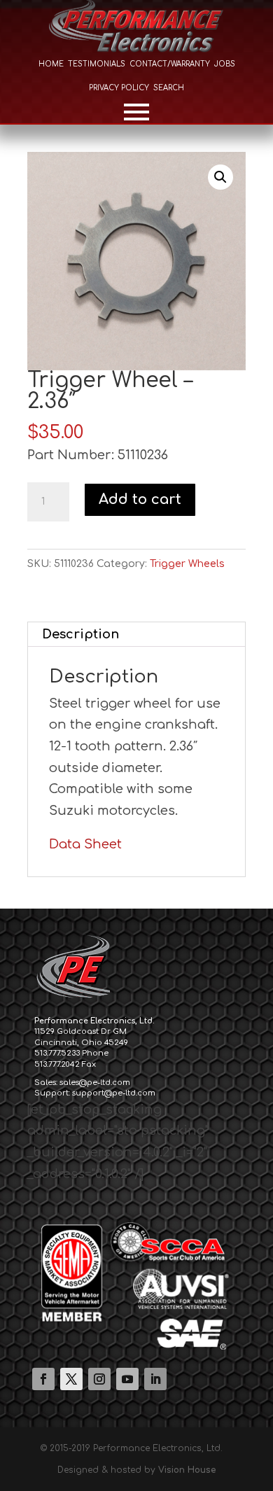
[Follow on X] (71, 1379)
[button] (220, 177)
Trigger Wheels (187, 564)
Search (168, 88)
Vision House (187, 1470)
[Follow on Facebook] (43, 1379)
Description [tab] (80, 634)
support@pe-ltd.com (113, 1093)
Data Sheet (85, 844)
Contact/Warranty (170, 64)
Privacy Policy (119, 88)
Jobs (224, 64)
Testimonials (96, 64)
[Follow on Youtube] (127, 1379)
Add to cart (140, 499)
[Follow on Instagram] (99, 1379)
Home (51, 64)
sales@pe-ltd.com (94, 1082)
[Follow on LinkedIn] (155, 1379)
